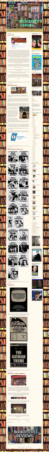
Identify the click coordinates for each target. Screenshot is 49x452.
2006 (33, 159)
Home (18, 421)
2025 (33, 119)
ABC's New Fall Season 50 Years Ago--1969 (15, 149)
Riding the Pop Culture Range (36, 195)
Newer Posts (9, 421)
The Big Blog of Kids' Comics (35, 230)
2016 (33, 148)
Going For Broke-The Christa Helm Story (36, 163)
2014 (33, 150)
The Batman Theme (11, 285)
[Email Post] (18, 281)
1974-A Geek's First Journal (36, 216)
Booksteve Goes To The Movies (36, 190)
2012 (33, 152)
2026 (33, 118)
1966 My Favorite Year (35, 179)
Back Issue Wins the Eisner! (12, 85)
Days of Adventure (35, 200)
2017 (33, 147)
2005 (33, 160)
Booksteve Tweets (11, 35)
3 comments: (16, 419)
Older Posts (28, 421)
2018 (33, 146)
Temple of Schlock (34, 231)
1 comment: (16, 281)
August (34, 131)
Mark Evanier (33, 229)
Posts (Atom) (12, 422)
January (34, 145)
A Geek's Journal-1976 (35, 211)
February (34, 144)
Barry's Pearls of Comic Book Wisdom (36, 227)
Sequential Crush (34, 225)
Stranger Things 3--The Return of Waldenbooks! (16, 373)
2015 (33, 149)
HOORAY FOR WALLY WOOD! (36, 174)
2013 (33, 151)
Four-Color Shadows (35, 169)
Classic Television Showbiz (35, 228)
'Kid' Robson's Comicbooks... (35, 226)
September (34, 130)
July (33, 132)
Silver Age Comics (34, 232)
